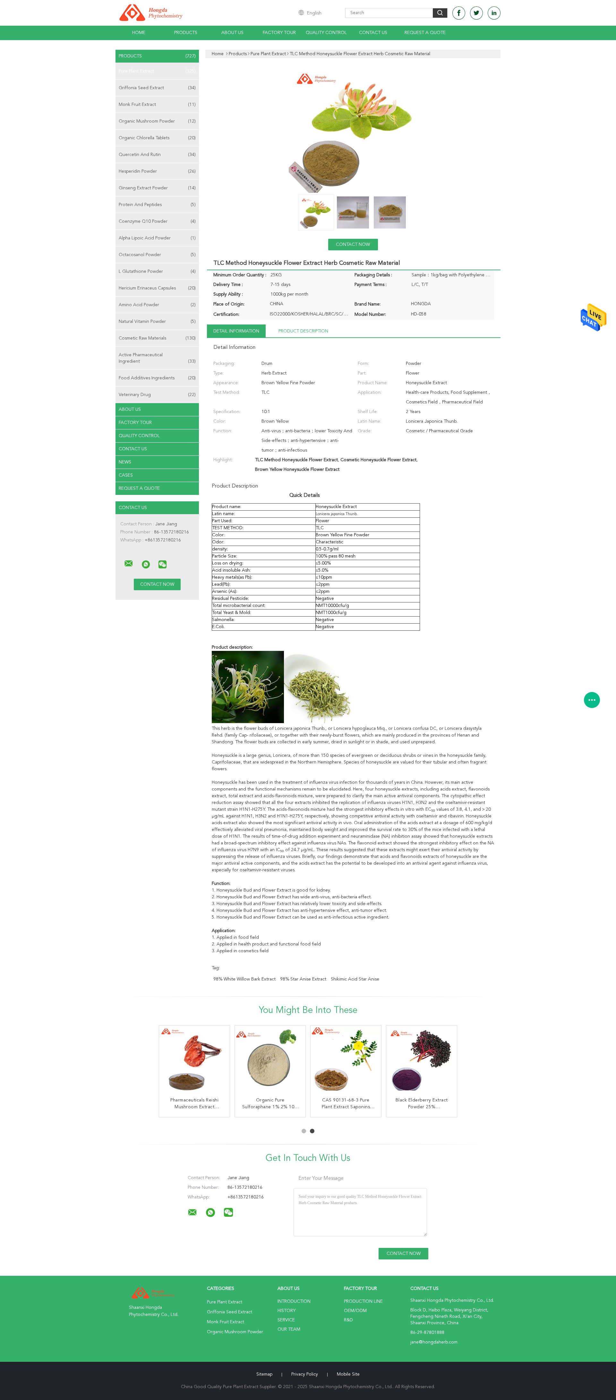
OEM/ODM (355, 1311)
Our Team (289, 1329)
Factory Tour (279, 32)
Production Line (363, 1301)
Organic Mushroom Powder (157, 121)
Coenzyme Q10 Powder (157, 221)
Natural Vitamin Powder (157, 321)
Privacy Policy (304, 1374)
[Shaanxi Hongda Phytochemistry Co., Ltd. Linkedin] (494, 13)
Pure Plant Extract (157, 71)
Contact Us (373, 32)
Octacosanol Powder (157, 255)
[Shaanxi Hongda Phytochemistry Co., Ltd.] (128, 563)
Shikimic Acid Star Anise (355, 979)
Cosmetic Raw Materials (157, 338)
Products (185, 32)
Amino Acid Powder (157, 305)
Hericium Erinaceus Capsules (157, 288)
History (286, 1311)
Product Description (303, 331)
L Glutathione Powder (157, 271)
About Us (232, 32)
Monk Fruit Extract (157, 104)
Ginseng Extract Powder (157, 188)
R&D (348, 1320)
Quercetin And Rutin (157, 154)
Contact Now (353, 244)
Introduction (294, 1301)
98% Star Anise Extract (303, 979)
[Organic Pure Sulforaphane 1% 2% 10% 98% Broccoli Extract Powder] (270, 1060)
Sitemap (264, 1374)
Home (138, 32)
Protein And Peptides (157, 205)
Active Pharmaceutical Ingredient (157, 358)
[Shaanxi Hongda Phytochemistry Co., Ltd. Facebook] (458, 13)
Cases (126, 475)
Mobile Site (348, 1374)
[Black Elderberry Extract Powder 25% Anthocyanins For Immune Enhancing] (421, 1060)
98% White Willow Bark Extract (244, 979)
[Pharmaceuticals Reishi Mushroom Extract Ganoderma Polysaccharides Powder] (194, 1060)
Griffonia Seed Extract (157, 88)
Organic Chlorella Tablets (157, 138)
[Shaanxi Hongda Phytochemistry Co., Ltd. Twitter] (476, 13)
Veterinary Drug (157, 395)
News (125, 462)
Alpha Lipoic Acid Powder (157, 238)
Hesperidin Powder (157, 171)
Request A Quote (425, 32)
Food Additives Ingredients (157, 378)
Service (286, 1320)
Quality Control (326, 32)
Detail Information (236, 331)
